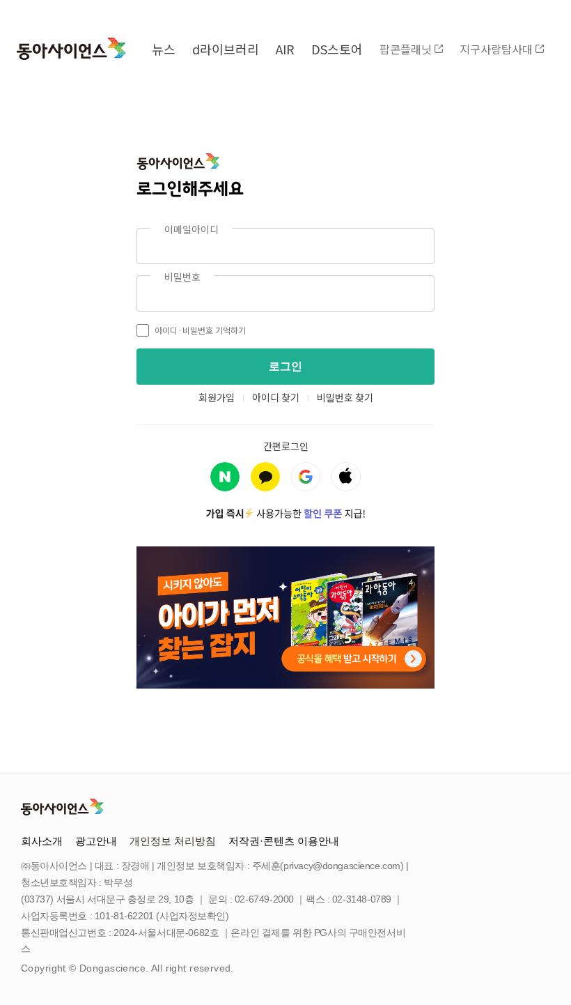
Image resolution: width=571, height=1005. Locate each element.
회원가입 (216, 397)
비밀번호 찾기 (345, 397)
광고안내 (96, 841)
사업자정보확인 (192, 915)
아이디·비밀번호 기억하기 (200, 330)
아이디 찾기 (275, 397)
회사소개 (42, 841)
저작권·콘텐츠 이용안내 (283, 841)
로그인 (285, 366)
